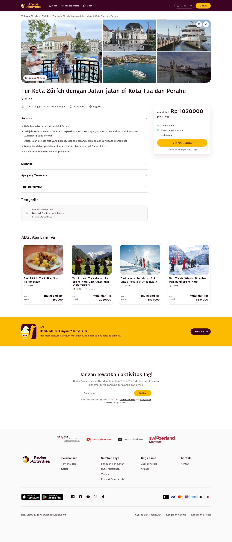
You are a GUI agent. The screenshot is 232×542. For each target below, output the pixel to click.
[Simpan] (199, 24)
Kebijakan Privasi (127, 399)
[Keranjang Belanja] (170, 6)
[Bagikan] (206, 24)
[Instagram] (95, 496)
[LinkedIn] (72, 496)
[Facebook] (80, 496)
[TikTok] (103, 496)
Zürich (45, 16)
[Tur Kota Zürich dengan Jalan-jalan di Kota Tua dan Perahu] (61, 51)
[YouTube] (88, 496)
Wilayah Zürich (29, 16)
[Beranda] (32, 6)
